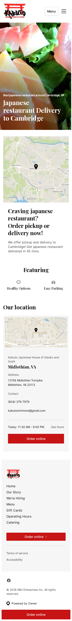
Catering (12, 522)
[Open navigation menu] (64, 11)
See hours (57, 427)
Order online (36, 439)
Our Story (13, 492)
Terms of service (17, 553)
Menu (51, 11)
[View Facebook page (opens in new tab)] (8, 580)
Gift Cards (14, 510)
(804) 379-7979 (18, 402)
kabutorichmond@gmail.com (26, 411)
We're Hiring (15, 498)
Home (10, 486)
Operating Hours (18, 516)
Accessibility (14, 559)
